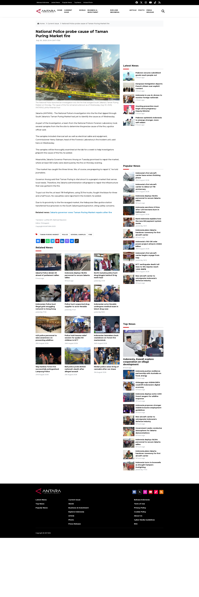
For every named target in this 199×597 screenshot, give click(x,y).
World (82, 10)
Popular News (67, 2)
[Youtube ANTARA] (150, 2)
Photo (141, 10)
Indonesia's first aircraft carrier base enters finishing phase (148, 175)
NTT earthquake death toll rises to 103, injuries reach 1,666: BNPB (147, 266)
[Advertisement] (143, 45)
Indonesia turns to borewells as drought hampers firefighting (148, 464)
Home (59, 10)
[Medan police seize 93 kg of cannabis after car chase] (107, 356)
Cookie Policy (140, 512)
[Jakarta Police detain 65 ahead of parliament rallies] (48, 262)
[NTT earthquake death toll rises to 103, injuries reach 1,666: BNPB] (128, 268)
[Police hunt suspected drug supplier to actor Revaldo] (77, 293)
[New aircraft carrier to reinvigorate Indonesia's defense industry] (128, 279)
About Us (138, 516)
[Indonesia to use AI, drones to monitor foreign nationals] (128, 98)
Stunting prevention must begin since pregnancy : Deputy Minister (147, 108)
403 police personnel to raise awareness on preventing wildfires (46, 337)
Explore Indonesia (114, 11)
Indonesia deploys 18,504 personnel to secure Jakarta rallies (77, 275)
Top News (77, 2)
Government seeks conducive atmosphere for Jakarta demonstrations (149, 430)
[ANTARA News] (46, 11)
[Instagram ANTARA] (146, 2)
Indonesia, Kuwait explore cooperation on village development (138, 362)
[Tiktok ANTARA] (155, 2)
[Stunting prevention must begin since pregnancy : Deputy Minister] (128, 109)
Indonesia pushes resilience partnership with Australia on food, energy (148, 373)
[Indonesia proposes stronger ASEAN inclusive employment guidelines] (128, 409)
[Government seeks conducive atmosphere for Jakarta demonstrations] (128, 431)
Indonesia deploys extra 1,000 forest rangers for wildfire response (149, 396)
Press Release (150, 11)
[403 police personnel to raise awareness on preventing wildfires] (48, 324)
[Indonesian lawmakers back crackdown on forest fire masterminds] (107, 324)
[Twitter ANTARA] (141, 2)
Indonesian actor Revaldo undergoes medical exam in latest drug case (106, 306)
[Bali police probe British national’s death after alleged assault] (77, 356)
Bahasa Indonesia (43, 2)
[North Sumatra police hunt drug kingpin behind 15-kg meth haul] (107, 262)
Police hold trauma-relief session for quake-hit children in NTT (76, 337)
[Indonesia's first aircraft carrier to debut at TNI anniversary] (128, 188)
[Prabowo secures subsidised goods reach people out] (128, 76)
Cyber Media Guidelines (144, 520)
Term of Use (139, 504)
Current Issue (68, 11)
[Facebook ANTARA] (137, 2)
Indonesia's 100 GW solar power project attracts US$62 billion (149, 244)
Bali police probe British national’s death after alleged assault (75, 369)
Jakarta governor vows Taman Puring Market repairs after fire (81, 212)
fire (90, 234)
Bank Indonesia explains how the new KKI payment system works (148, 221)
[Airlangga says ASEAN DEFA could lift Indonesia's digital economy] (128, 386)
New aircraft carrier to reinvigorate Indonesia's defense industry (146, 278)
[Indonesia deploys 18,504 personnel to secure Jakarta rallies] (77, 262)
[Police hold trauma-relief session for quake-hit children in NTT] (77, 324)
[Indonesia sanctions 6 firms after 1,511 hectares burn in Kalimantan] (128, 210)
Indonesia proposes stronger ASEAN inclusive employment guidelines (148, 407)
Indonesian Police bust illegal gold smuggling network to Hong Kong (46, 306)
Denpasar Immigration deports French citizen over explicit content (149, 86)
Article (132, 10)
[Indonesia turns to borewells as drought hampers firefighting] (128, 466)
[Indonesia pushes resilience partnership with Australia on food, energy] (128, 374)
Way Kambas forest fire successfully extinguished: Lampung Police (47, 369)
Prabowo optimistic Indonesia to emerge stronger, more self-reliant (149, 120)
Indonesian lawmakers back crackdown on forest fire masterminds (106, 337)
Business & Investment (93, 11)
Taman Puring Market (49, 234)
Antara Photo (88, 2)
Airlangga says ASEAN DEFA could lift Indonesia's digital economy (148, 384)
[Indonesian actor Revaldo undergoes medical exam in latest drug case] (107, 293)
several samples (78, 234)
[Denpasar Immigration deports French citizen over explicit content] (128, 87)
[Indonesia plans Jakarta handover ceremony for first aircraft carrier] (128, 233)
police (65, 234)
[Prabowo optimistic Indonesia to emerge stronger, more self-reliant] (128, 121)
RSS (136, 524)
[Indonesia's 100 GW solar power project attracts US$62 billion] (128, 245)
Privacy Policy (140, 508)
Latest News (55, 2)
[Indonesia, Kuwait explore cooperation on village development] (143, 343)
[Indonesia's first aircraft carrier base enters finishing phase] (128, 176)
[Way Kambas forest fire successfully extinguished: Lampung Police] (48, 356)
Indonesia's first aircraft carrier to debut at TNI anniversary (146, 186)
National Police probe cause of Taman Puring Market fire (85, 24)
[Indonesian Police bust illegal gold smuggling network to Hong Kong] (48, 293)
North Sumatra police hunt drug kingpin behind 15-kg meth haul (105, 275)
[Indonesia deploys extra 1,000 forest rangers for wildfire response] (128, 397)
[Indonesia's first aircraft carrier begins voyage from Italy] (128, 256)
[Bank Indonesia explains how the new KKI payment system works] (128, 222)
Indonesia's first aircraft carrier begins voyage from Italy (147, 255)
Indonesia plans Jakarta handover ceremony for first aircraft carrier (148, 232)
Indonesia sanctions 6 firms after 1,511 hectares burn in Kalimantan (148, 209)
